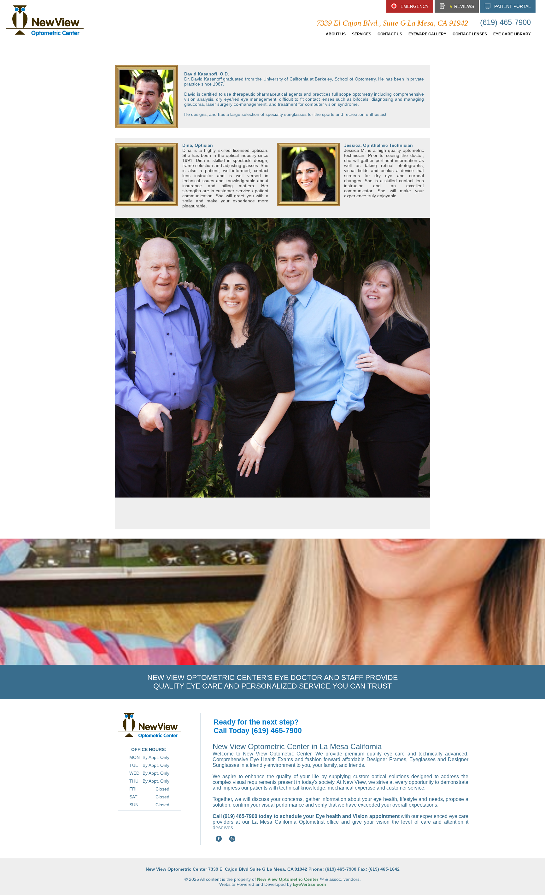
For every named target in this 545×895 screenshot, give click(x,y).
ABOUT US (336, 34)
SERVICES (361, 34)
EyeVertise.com (309, 884)
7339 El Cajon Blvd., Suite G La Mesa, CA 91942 (392, 23)
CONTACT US (390, 34)
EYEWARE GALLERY (427, 34)
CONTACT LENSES (470, 34)
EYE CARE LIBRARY (512, 34)
